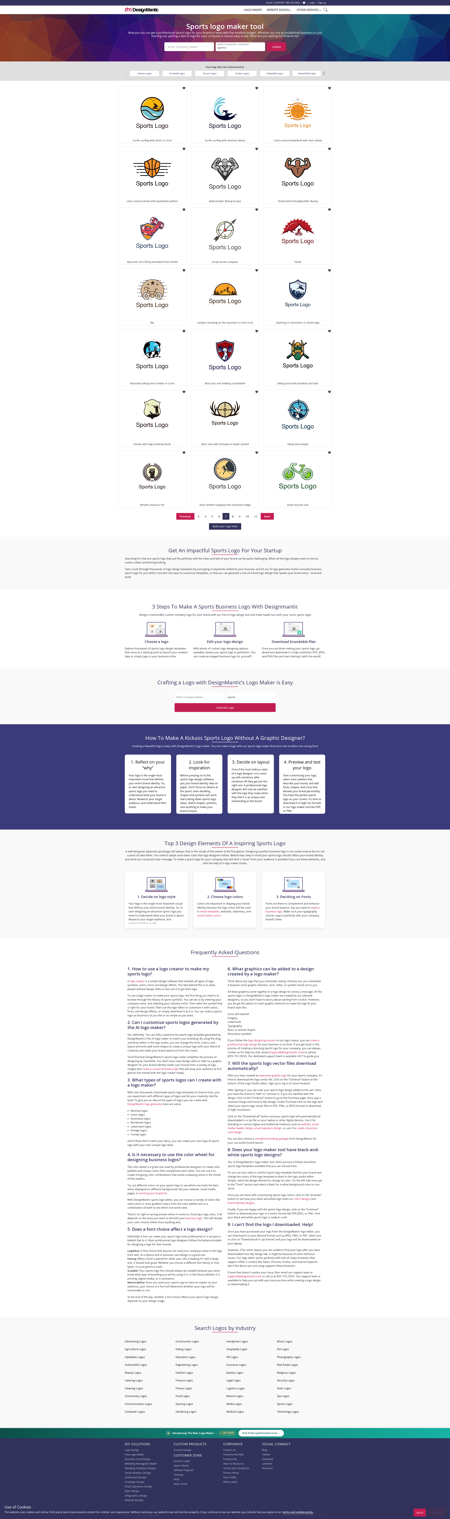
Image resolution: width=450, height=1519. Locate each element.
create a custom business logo (160, 1069)
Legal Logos (233, 1380)
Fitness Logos (184, 1388)
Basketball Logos (307, 73)
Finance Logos (184, 1380)
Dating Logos (183, 1349)
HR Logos (232, 1357)
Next (267, 516)
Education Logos (185, 1357)
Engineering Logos (187, 1364)
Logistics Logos (235, 1388)
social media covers (209, 915)
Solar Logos (284, 1388)
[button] (324, 73)
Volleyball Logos (274, 73)
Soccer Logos (210, 73)
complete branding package (271, 1138)
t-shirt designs (301, 1199)
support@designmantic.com (245, 1276)
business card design (175, 1255)
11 (255, 516)
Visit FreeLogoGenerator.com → (261, 1433)
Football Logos (177, 73)
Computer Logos (135, 1411)
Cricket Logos (242, 73)
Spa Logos (283, 1396)
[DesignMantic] (141, 10)
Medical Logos (235, 1411)
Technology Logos (288, 1411)
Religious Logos (286, 1372)
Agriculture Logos (135, 1349)
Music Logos (284, 1341)
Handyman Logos (237, 1341)
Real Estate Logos (287, 1364)
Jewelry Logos (234, 1372)
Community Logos (136, 1396)
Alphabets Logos (135, 1357)
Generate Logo (225, 707)
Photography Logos (289, 1357)
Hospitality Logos (236, 1349)
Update (276, 46)
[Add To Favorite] (184, 87)
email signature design (268, 1128)
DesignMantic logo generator (144, 1104)
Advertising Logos (135, 1341)
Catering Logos (134, 1380)
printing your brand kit (153, 1193)
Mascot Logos (234, 1396)
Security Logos (286, 1380)
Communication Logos (138, 1404)
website (305, 1124)
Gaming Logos (184, 1404)
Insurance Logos (236, 1364)
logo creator (137, 981)
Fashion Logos (184, 1372)
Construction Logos (187, 1341)
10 (247, 516)
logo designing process (262, 1040)
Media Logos (234, 1404)
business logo (194, 1218)
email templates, (210, 911)
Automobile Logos (136, 1364)
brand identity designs (241, 1203)
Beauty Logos (133, 1372)
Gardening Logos (186, 1411)
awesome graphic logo (273, 1075)
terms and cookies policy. (298, 1512)
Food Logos (183, 1396)
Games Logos (145, 73)
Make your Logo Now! (225, 526)
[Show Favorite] (304, 3)
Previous (185, 516)
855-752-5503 (293, 2)
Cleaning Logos (134, 1388)
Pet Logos (283, 1349)
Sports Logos (285, 1404)
